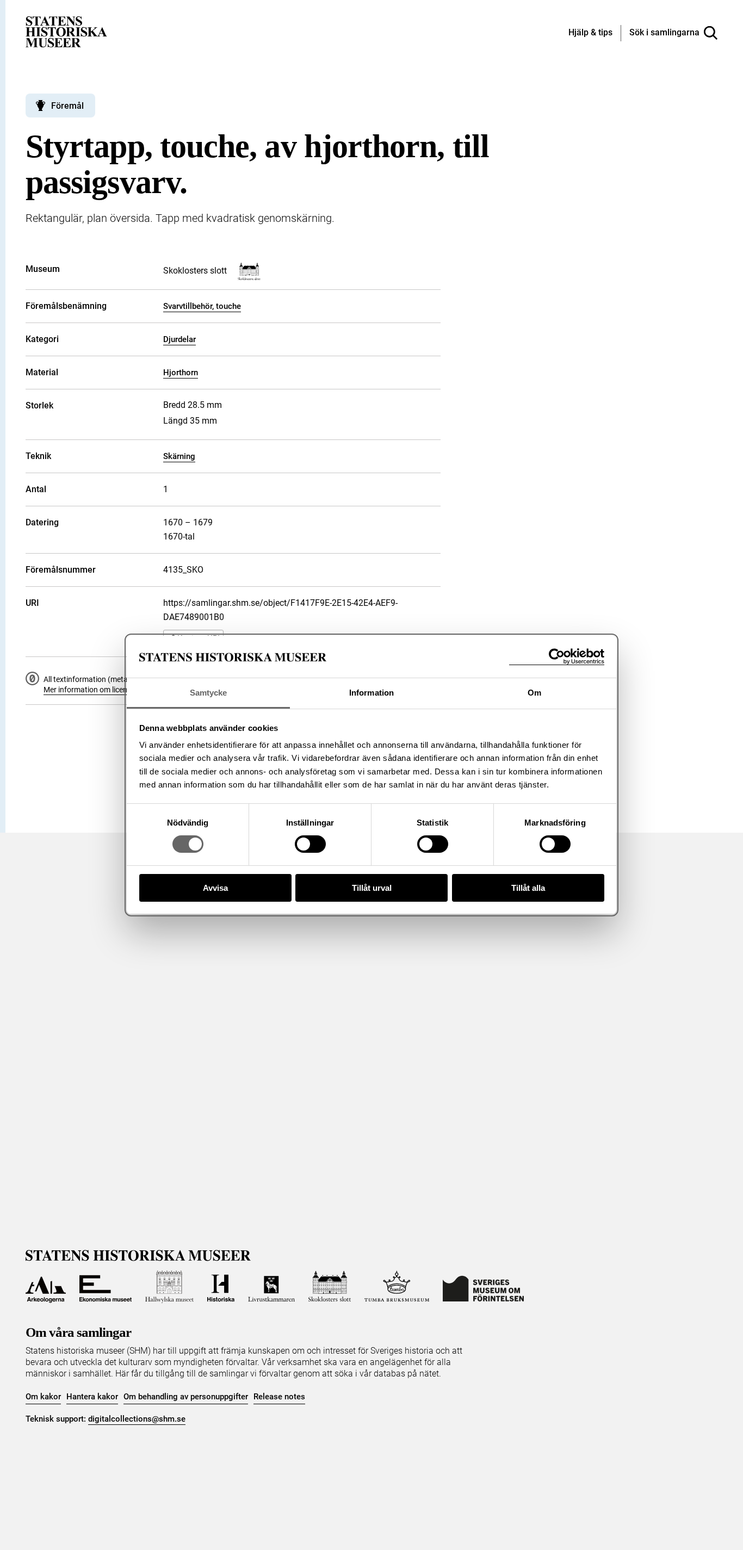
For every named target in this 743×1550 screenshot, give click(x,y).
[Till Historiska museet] (220, 1286)
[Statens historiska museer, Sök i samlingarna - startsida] (66, 31)
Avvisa (215, 887)
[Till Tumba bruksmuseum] (397, 1286)
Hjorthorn (180, 372)
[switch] (310, 844)
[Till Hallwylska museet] (169, 1286)
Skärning (179, 456)
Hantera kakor (92, 1397)
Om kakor (43, 1397)
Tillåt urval (372, 887)
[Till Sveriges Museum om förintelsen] (483, 1286)
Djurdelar (179, 339)
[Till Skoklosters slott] (329, 1286)
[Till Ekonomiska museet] (105, 1286)
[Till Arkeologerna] (46, 1286)
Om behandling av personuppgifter (185, 1397)
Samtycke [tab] (208, 692)
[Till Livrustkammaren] (271, 1286)
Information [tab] (371, 692)
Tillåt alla (528, 887)
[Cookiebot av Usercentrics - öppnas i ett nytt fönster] (556, 656)
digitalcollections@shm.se (136, 1419)
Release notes (279, 1397)
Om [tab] (534, 692)
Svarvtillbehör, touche (202, 306)
